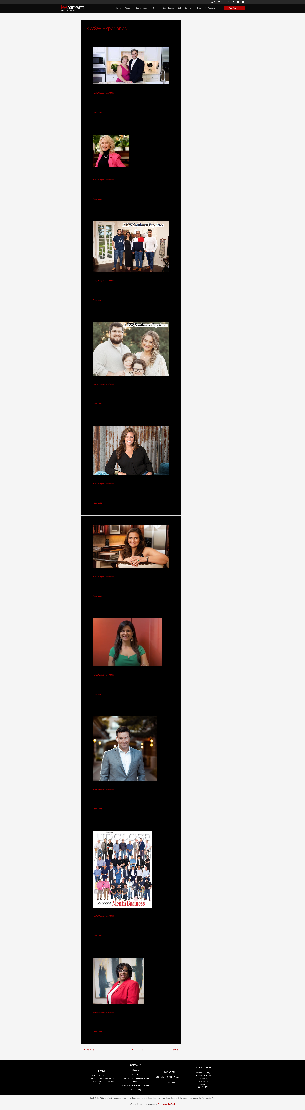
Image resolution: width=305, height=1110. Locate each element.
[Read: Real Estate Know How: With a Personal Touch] (131, 65)
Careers (188, 8)
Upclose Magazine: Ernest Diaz (115, 912)
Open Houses (168, 8)
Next (175, 1050)
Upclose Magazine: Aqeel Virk (115, 277)
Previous (89, 1050)
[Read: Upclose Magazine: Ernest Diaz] (122, 869)
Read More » (98, 112)
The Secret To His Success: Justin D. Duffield (126, 785)
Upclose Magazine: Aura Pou (114, 380)
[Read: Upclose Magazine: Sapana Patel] (131, 546)
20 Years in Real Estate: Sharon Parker (121, 1008)
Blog (199, 8)
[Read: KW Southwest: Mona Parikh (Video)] (127, 642)
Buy (154, 8)
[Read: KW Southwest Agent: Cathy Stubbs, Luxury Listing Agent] (111, 150)
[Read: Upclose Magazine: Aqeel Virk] (131, 246)
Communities (141, 8)
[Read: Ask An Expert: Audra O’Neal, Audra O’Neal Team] (131, 450)
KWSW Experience (101, 93)
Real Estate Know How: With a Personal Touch (126, 89)
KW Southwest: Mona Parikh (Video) (119, 671)
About (127, 8)
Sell (179, 8)
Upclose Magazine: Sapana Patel (117, 572)
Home (118, 8)
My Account (210, 8)
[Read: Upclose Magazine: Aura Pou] (131, 349)
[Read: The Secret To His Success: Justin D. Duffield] (125, 748)
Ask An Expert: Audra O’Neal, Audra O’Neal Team (129, 479)
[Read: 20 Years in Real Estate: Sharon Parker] (118, 981)
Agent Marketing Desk (166, 1104)
